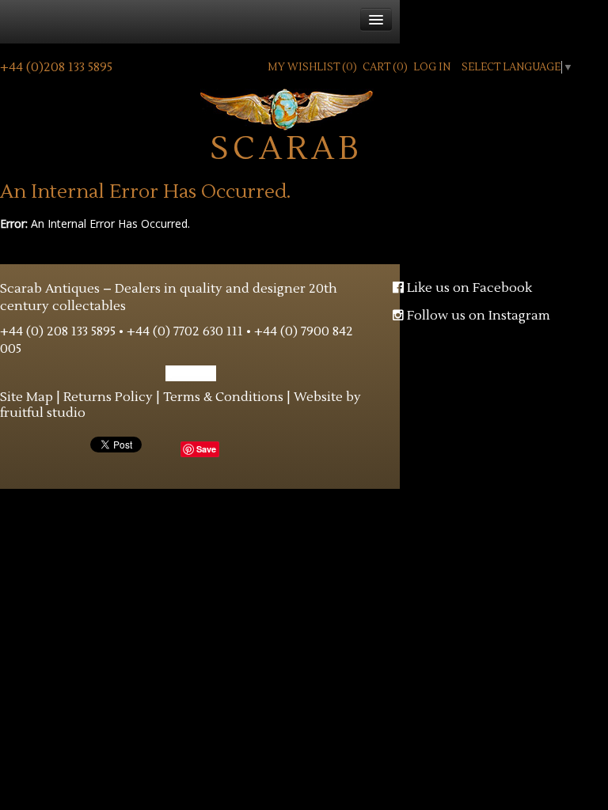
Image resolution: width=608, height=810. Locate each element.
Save (206, 449)
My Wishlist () (312, 67)
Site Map (26, 397)
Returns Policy (108, 397)
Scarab (287, 145)
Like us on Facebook (468, 288)
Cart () (385, 67)
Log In (431, 67)
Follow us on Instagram (477, 316)
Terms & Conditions (223, 397)
